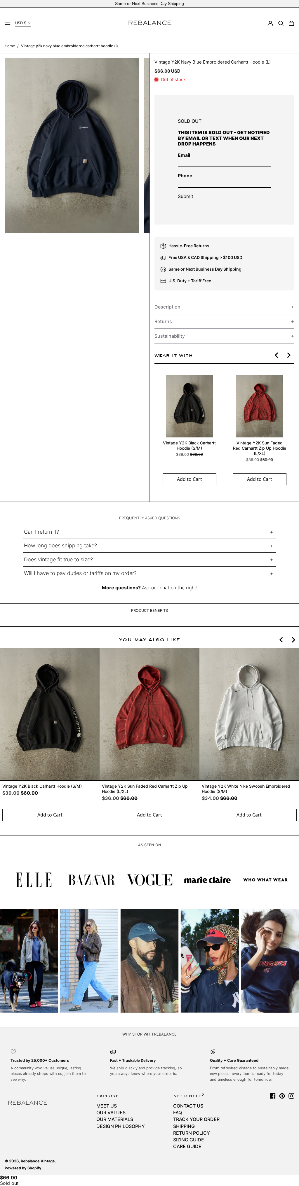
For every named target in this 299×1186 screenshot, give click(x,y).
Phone (185, 175)
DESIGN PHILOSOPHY (120, 1126)
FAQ (177, 1112)
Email (184, 155)
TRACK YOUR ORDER (196, 1119)
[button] (281, 23)
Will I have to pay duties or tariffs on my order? (80, 573)
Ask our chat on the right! (169, 588)
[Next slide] (288, 355)
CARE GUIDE (187, 1146)
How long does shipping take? (60, 545)
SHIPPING (184, 1126)
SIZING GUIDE (188, 1140)
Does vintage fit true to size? (58, 559)
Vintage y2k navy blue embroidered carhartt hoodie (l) (69, 46)
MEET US (106, 1106)
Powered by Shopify (23, 1168)
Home (10, 46)
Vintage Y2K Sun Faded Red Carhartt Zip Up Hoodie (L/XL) (259, 448)
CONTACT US (188, 1106)
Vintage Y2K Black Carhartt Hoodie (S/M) (189, 445)
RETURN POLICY (191, 1133)
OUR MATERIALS (114, 1119)
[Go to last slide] (277, 355)
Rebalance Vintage (38, 1161)
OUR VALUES (111, 1112)
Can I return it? (41, 532)
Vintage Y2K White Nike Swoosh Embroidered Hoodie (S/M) (246, 789)
